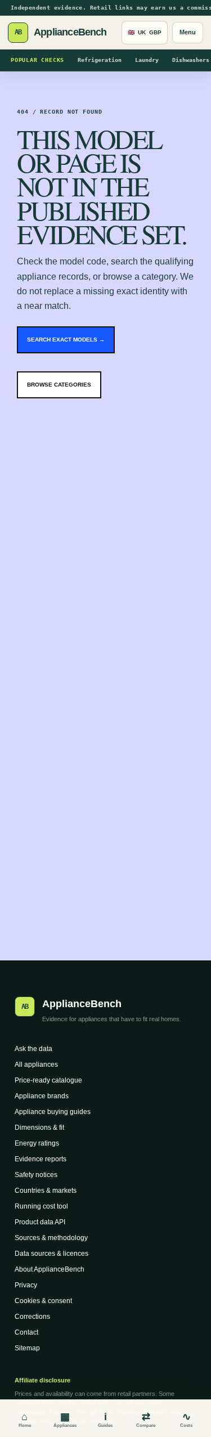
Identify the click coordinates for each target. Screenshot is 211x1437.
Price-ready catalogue (48, 1080)
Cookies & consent (43, 1301)
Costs (186, 1419)
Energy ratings (37, 1143)
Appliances (65, 1419)
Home (25, 1419)
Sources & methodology (51, 1238)
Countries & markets (46, 1190)
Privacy (26, 1285)
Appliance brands (42, 1096)
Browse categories (59, 384)
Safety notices (36, 1175)
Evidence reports (40, 1159)
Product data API (40, 1222)
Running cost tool (41, 1206)
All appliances (36, 1064)
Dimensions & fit (39, 1127)
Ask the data (33, 1049)
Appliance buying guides (53, 1112)
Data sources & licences (51, 1254)
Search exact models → (66, 339)
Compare (145, 1419)
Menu (187, 32)
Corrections (32, 1317)
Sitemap (27, 1348)
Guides (105, 1419)
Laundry (147, 60)
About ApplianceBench (49, 1269)
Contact (26, 1332)
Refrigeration (100, 60)
